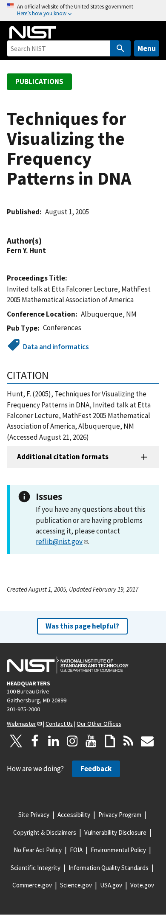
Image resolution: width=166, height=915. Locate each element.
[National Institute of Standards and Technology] (68, 665)
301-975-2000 (23, 709)
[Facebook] (35, 741)
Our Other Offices (99, 723)
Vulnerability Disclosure (115, 832)
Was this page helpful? (82, 626)
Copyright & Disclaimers (44, 832)
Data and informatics (56, 346)
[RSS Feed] (128, 741)
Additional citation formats (63, 456)
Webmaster (21, 723)
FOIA (76, 850)
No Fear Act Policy (38, 850)
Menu (146, 48)
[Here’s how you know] (83, 10)
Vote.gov (142, 885)
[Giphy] (109, 741)
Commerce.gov (32, 885)
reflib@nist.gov (59, 541)
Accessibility (73, 815)
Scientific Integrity (35, 868)
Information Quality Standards (109, 868)
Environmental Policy (118, 850)
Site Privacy (33, 815)
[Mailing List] (147, 741)
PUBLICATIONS (39, 81)
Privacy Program (119, 815)
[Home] (32, 32)
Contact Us (59, 723)
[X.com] (16, 741)
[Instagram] (72, 741)
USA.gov (111, 885)
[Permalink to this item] (46, 240)
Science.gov (76, 885)
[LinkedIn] (53, 741)
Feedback (96, 768)
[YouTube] (91, 741)
